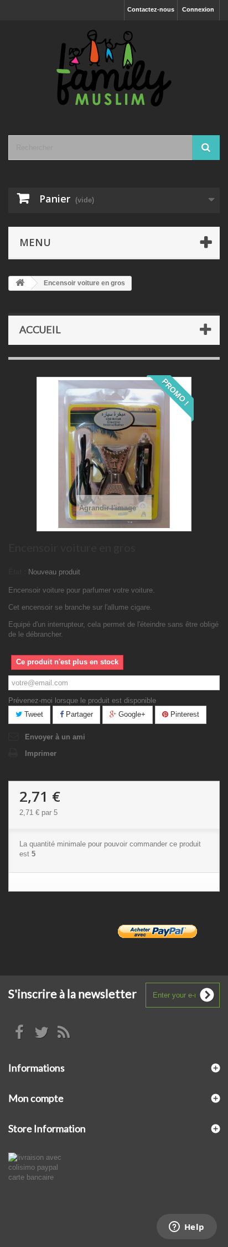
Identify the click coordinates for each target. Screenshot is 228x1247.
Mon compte (36, 1098)
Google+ (131, 714)
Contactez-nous (150, 9)
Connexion (198, 9)
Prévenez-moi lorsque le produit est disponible (82, 700)
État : (17, 572)
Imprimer (40, 753)
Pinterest (183, 714)
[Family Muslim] (114, 68)
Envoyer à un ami (55, 737)
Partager (78, 714)
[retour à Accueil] (19, 283)
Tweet (32, 714)
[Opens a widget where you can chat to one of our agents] (186, 1227)
